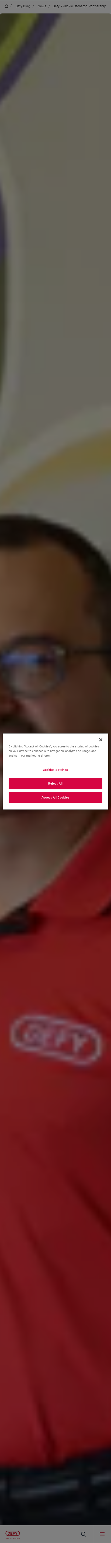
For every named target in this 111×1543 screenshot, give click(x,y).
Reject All (55, 783)
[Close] (101, 740)
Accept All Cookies (55, 797)
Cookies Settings (55, 769)
